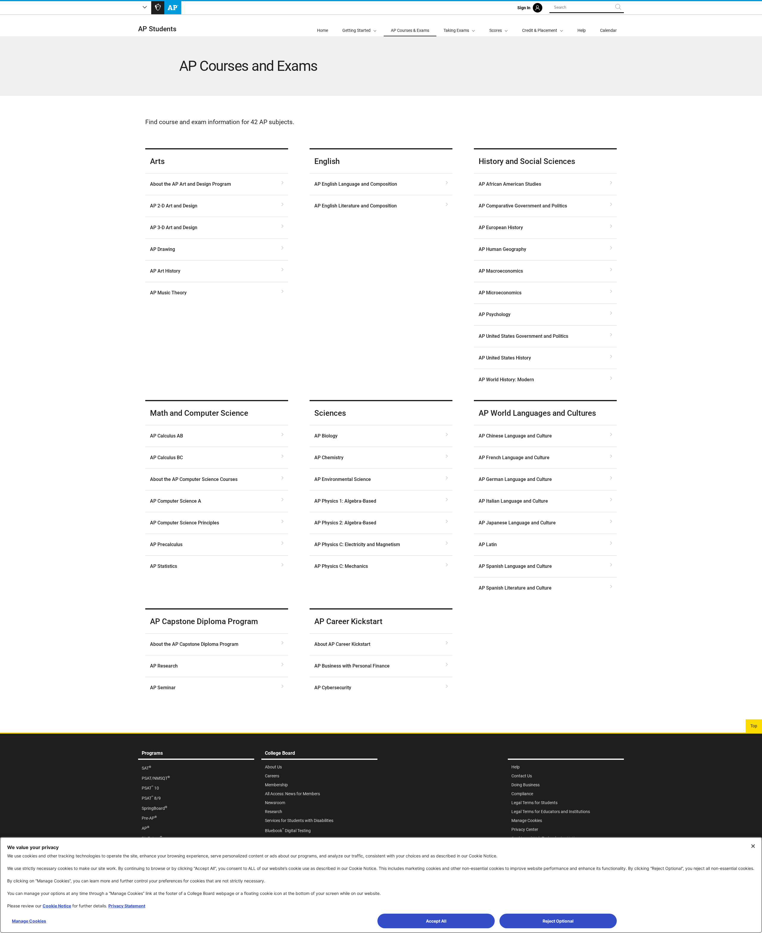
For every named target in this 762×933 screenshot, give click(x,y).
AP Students (157, 29)
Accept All (436, 920)
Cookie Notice (57, 905)
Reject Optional (558, 920)
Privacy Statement (126, 905)
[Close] (753, 846)
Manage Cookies (29, 920)
